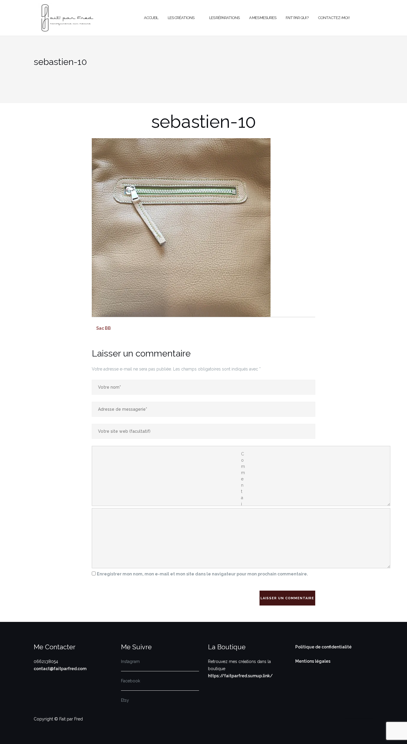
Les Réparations (224, 17)
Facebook (130, 680)
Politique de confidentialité (323, 647)
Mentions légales (312, 661)
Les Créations (181, 17)
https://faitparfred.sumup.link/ (240, 675)
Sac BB (103, 328)
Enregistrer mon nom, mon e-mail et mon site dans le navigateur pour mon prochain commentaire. (202, 574)
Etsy (125, 700)
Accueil (151, 17)
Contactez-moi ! (333, 17)
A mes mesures (262, 17)
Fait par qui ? (297, 17)
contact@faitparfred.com (60, 668)
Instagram (130, 661)
